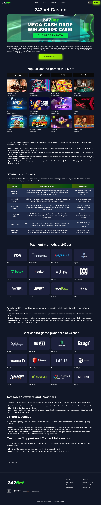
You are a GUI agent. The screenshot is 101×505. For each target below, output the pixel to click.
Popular (16, 75)
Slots (82, 75)
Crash (60, 75)
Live (38, 75)
